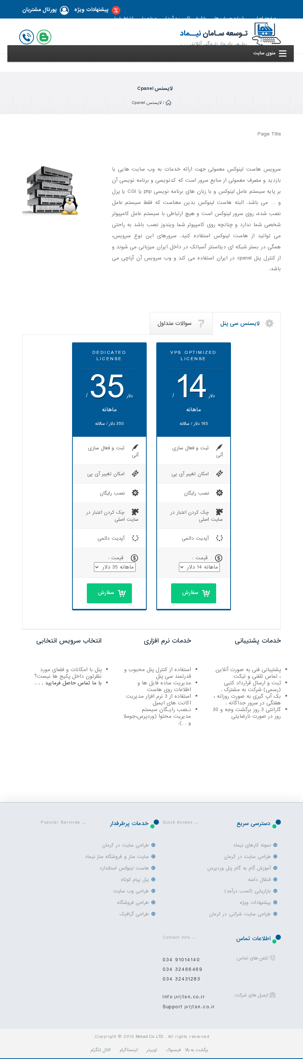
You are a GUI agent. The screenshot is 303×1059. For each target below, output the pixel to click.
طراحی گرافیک (134, 914)
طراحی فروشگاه (133, 902)
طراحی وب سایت (131, 891)
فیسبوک (173, 1050)
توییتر (152, 1050)
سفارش (190, 593)
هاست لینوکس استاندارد (124, 868)
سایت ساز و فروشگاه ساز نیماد (117, 856)
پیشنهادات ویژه (91, 10)
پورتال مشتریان (39, 10)
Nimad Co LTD (150, 1036)
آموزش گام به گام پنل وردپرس (239, 868)
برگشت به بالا (196, 1050)
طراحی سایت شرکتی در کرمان (240, 914)
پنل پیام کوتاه (135, 879)
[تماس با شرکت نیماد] (28, 35)
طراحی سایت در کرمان (247, 856)
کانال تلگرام (101, 1050)
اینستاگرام (129, 1050)
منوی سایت (264, 53)
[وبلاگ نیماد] (45, 35)
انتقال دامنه (259, 879)
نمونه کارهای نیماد (252, 845)
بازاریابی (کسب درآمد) (247, 891)
